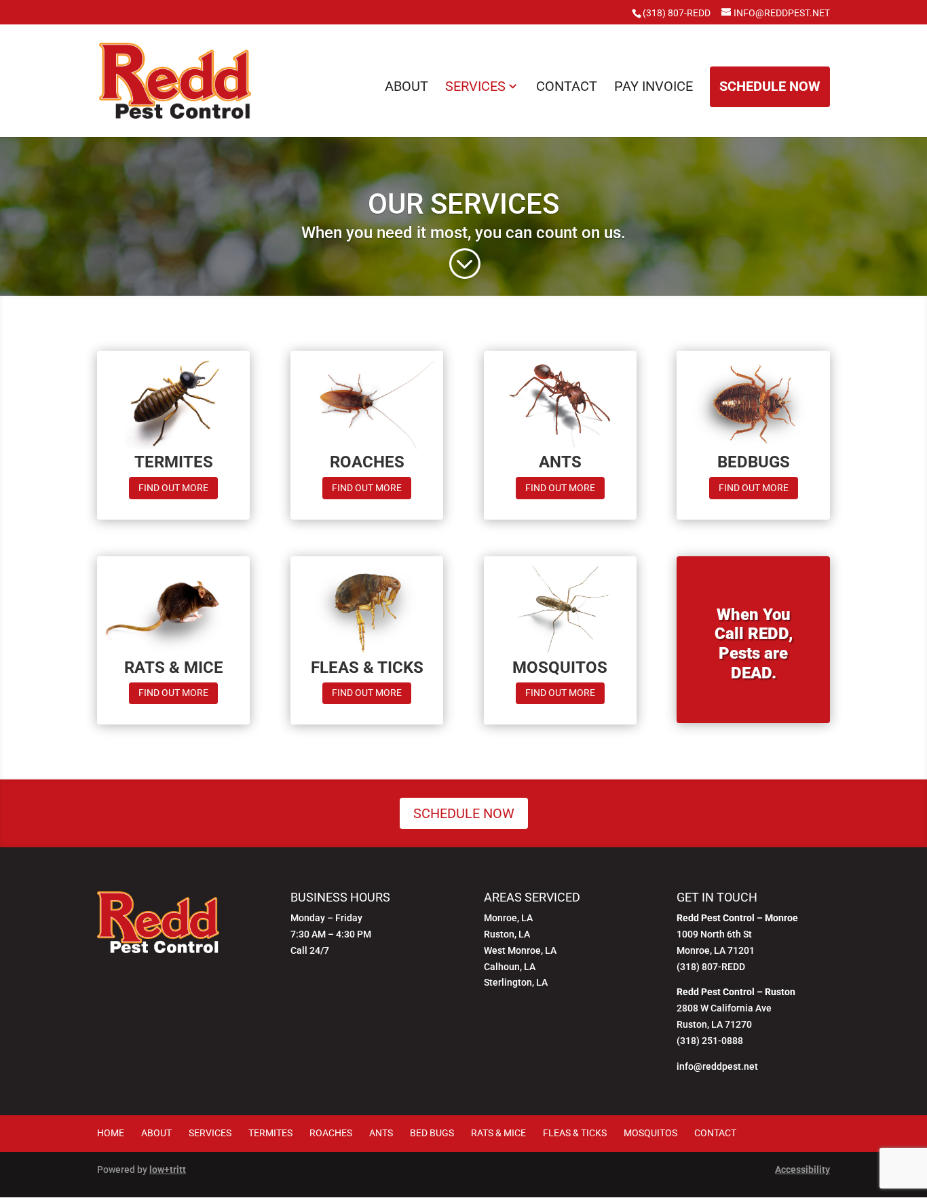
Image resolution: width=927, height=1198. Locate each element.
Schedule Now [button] (769, 86)
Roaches (367, 461)
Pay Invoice (653, 86)
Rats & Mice (173, 667)
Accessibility (802, 1169)
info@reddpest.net (717, 1066)
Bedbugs (753, 461)
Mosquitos (559, 667)
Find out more (178, 490)
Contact (566, 86)
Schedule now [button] (463, 813)
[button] (463, 264)
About (406, 86)
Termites (173, 461)
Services (475, 86)
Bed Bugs (432, 1132)
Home (110, 1132)
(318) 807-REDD (677, 12)
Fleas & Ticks (367, 667)
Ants (560, 461)
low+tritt (167, 1169)
